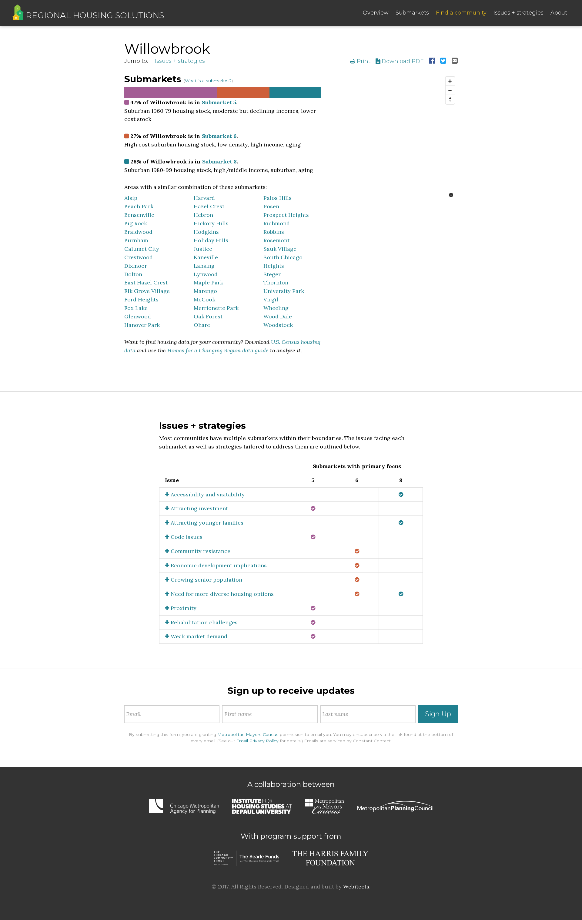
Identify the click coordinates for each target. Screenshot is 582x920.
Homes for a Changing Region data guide (218, 350)
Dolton (133, 274)
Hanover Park (142, 324)
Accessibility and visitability (207, 494)
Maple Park (208, 282)
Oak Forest (208, 316)
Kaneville (206, 257)
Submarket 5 (219, 102)
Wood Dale (277, 316)
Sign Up (438, 714)
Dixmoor (135, 265)
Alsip (130, 197)
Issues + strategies (518, 12)
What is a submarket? (208, 80)
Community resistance (199, 551)
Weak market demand (198, 636)
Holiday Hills (211, 240)
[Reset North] (450, 99)
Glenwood (137, 316)
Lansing (204, 265)
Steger (272, 274)
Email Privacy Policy (257, 740)
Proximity (182, 608)
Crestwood (138, 257)
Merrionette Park (216, 307)
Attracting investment (198, 508)
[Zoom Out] (450, 90)
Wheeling (276, 307)
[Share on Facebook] (432, 61)
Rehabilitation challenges (203, 622)
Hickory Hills (211, 223)
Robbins (273, 231)
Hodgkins (206, 231)
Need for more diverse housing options (221, 593)
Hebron (203, 214)
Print (362, 61)
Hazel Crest (209, 206)
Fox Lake (136, 307)
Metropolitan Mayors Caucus (248, 734)
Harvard (204, 197)
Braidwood (138, 231)
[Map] (394, 138)
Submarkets (412, 12)
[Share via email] (455, 61)
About (558, 12)
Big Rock (135, 223)
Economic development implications (218, 565)
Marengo (205, 290)
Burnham (136, 240)
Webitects (356, 886)
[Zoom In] (450, 81)
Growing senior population (205, 579)
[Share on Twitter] (443, 61)
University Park (283, 290)
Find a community (461, 12)
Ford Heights (141, 299)
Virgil (270, 299)
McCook (204, 299)
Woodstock (278, 324)
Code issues (185, 536)
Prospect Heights (286, 214)
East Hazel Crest (146, 282)
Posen (271, 206)
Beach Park (138, 206)
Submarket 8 (219, 161)
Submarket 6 (219, 136)
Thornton (275, 282)
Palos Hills (277, 197)
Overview (376, 12)
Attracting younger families (206, 522)
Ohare (202, 324)
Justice (203, 248)
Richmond (276, 223)
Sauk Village (279, 248)
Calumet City (141, 248)
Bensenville (139, 214)
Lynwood (206, 274)
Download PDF (401, 61)
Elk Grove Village (147, 290)
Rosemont (276, 240)
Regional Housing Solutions (94, 15)
